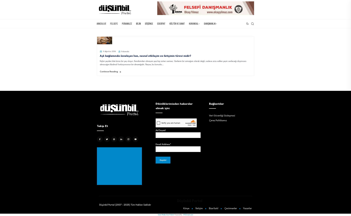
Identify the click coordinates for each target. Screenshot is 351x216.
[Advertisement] (119, 166)
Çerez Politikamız (218, 120)
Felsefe (114, 23)
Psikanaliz (127, 23)
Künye (186, 208)
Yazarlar (247, 208)
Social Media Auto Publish (166, 214)
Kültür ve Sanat (177, 23)
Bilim (138, 23)
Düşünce (149, 23)
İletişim (199, 208)
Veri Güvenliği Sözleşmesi (222, 116)
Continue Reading (109, 72)
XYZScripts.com (188, 214)
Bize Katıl (213, 208)
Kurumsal (193, 23)
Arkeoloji (101, 23)
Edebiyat (161, 23)
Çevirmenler (230, 208)
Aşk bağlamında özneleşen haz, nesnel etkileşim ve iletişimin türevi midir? (145, 56)
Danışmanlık (210, 23)
